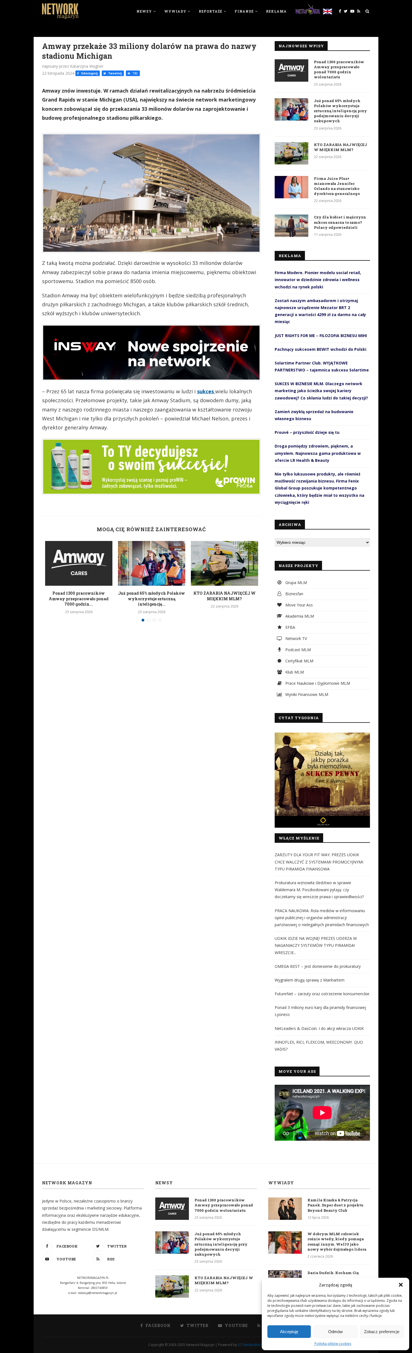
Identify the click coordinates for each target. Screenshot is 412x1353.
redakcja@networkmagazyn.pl (97, 1293)
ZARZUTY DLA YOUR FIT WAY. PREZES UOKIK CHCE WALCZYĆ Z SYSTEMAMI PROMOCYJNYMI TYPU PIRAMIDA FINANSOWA (319, 861)
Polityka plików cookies (332, 1343)
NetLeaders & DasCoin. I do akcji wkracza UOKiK (319, 1028)
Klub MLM (294, 672)
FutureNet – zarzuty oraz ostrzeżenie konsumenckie (322, 993)
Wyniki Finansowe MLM (306, 694)
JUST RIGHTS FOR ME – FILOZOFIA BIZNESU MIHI (321, 335)
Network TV (295, 638)
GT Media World (251, 1344)
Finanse (244, 11)
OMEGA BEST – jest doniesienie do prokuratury (318, 966)
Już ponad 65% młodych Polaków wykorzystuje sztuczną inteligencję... (151, 598)
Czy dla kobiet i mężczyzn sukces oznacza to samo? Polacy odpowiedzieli (340, 222)
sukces (206, 391)
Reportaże (210, 11)
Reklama (276, 11)
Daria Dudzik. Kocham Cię (333, 1272)
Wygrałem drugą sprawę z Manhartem (309, 980)
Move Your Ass (298, 605)
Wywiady (175, 11)
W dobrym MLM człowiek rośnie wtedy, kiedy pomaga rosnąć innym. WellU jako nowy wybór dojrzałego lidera (336, 1241)
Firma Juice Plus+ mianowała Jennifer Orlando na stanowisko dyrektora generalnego (337, 186)
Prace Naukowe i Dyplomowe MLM (317, 683)
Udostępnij (89, 73)
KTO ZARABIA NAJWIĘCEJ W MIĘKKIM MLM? (224, 595)
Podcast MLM (297, 649)
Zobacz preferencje (381, 1331)
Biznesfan (293, 593)
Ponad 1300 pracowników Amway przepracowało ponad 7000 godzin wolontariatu (339, 69)
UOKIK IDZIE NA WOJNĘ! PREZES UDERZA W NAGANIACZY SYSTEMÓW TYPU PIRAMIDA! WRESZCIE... (316, 945)
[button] (401, 1285)
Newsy (144, 11)
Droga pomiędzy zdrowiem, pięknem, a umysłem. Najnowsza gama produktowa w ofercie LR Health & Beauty (318, 453)
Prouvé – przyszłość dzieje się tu (307, 432)
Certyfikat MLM (298, 660)
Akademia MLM (299, 616)
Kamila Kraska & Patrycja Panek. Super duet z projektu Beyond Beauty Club (335, 1205)
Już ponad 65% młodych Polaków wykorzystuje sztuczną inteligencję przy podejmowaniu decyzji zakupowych (340, 111)
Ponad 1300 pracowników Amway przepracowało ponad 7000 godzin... (78, 598)
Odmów (335, 1331)
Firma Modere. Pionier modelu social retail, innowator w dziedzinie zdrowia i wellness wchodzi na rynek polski (318, 279)
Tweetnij (114, 73)
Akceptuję (289, 1331)
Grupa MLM (295, 582)
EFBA (289, 627)
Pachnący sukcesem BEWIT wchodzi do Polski (320, 349)
